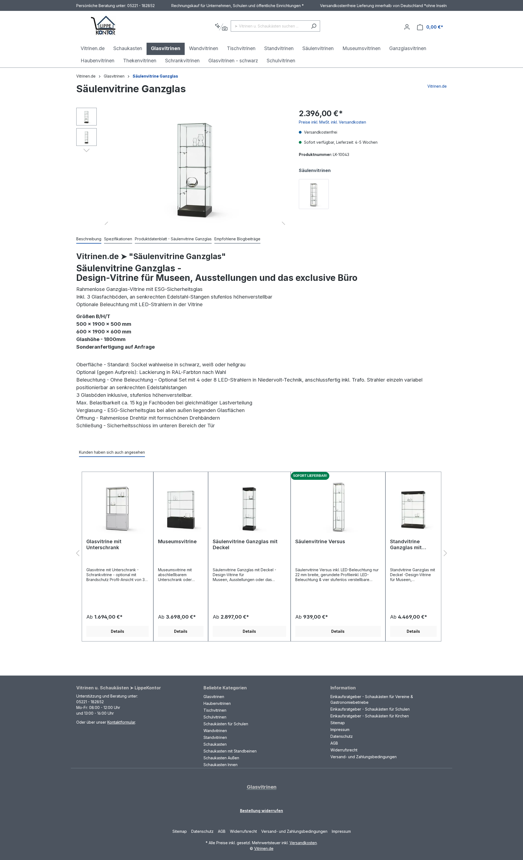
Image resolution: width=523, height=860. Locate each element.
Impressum (339, 729)
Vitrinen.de (86, 76)
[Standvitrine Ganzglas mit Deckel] (413, 507)
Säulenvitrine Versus (320, 541)
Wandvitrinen (215, 730)
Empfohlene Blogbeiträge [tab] (237, 238)
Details (117, 631)
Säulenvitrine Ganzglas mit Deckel (245, 544)
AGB (334, 743)
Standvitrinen (215, 737)
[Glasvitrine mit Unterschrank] (117, 507)
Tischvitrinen (214, 710)
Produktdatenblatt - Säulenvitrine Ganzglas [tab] (173, 238)
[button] (86, 150)
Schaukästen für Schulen (225, 723)
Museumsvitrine (177, 541)
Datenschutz (341, 736)
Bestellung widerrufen (261, 810)
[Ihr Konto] (406, 27)
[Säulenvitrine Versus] (338, 507)
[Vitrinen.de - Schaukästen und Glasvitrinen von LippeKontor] (103, 26)
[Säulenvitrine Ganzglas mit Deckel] (249, 507)
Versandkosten (303, 842)
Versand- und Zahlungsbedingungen (363, 756)
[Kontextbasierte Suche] (221, 27)
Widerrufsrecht (343, 750)
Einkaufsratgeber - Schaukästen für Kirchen (369, 716)
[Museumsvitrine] (180, 507)
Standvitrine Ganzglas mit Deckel (406, 545)
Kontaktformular (121, 722)
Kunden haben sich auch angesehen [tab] (112, 452)
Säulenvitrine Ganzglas (155, 76)
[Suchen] (313, 26)
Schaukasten (215, 744)
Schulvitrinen (214, 717)
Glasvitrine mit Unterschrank (103, 544)
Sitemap (337, 722)
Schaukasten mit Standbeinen (230, 751)
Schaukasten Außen (221, 757)
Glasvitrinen (213, 696)
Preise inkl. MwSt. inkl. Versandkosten (332, 122)
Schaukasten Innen (220, 764)
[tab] (88, 239)
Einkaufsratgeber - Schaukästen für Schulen (370, 709)
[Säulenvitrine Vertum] (314, 194)
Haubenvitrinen (217, 703)
